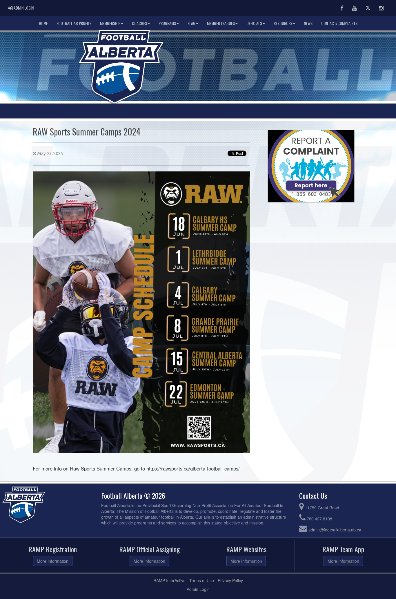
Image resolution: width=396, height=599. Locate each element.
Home (43, 23)
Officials (254, 23)
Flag (191, 23)
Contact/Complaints (339, 23)
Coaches (139, 23)
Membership (110, 23)
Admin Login (198, 589)
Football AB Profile (74, 23)
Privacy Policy (230, 580)
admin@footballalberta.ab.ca (334, 530)
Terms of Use (201, 580)
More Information (52, 561)
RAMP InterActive (169, 580)
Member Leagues (221, 23)
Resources (283, 23)
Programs (167, 23)
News (308, 23)
